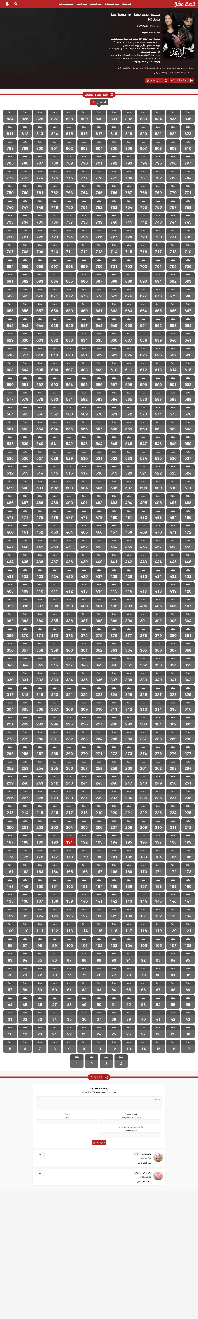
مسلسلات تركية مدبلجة (129, 68)
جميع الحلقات (96, 4)
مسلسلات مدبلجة (66, 4)
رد (40, 1154)
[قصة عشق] (184, 4)
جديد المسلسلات (173, 68)
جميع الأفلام (82, 4)
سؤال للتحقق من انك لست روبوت (130, 1127)
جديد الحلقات (188, 68)
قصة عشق (126, 4)
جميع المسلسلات (112, 4)
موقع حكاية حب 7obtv (183, 72)
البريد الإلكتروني (131, 1114)
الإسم (67, 1114)
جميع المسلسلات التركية (152, 68)
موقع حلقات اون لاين (162, 72)
